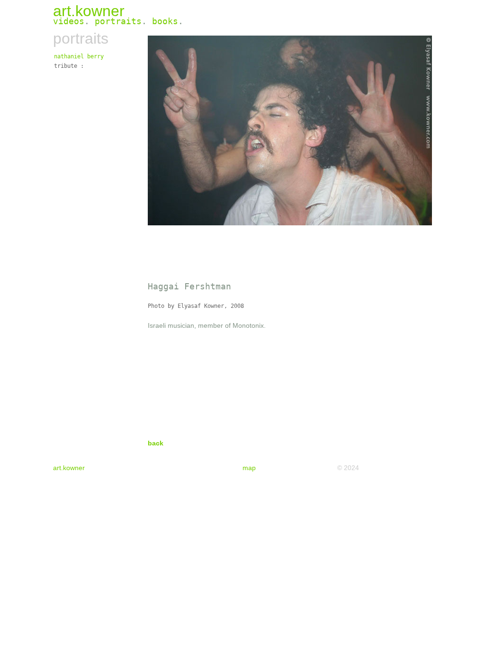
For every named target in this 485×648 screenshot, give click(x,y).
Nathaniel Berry (79, 56)
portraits (118, 21)
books (165, 21)
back (155, 443)
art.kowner (89, 10)
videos (68, 21)
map (249, 468)
